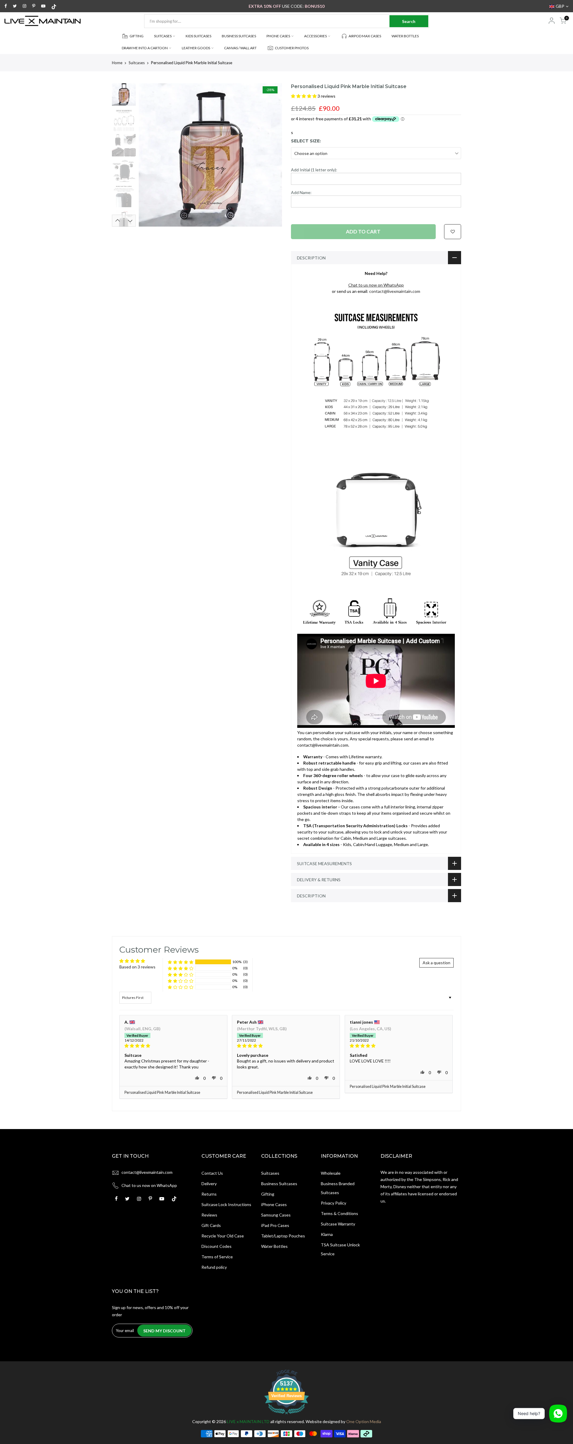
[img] (173, 1046)
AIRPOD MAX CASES (365, 36)
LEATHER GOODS (196, 48)
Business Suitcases (279, 1183)
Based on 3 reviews (137, 966)
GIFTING (137, 36)
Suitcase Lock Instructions (226, 1204)
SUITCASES (163, 36)
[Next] (271, 155)
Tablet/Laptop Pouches (283, 1235)
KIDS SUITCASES (198, 36)
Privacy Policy (333, 1202)
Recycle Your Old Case (222, 1235)
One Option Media (363, 1421)
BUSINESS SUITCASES (239, 36)
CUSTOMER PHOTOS (292, 48)
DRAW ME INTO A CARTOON (145, 48)
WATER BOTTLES (405, 36)
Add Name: (301, 192)
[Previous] (149, 155)
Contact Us (212, 1173)
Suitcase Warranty (338, 1223)
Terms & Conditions (339, 1213)
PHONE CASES (278, 36)
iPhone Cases (274, 1204)
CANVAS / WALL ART (240, 48)
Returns (209, 1194)
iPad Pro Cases (275, 1225)
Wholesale (331, 1173)
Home (117, 62)
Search (408, 21)
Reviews (209, 1214)
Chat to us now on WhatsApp (149, 1185)
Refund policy (214, 1267)
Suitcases (137, 62)
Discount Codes (216, 1246)
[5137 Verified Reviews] (286, 1415)
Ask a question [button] (436, 962)
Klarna (327, 1234)
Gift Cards (211, 1225)
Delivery (209, 1183)
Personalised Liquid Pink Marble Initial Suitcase (162, 1092)
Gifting (267, 1194)
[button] (304, 96)
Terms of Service (217, 1256)
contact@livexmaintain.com (394, 291)
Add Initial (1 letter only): (314, 169)
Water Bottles (274, 1246)
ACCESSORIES (315, 36)
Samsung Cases (276, 1214)
